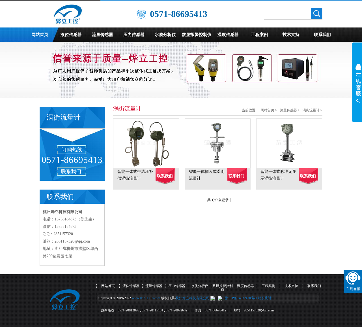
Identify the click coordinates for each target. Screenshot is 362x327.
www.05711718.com (146, 298)
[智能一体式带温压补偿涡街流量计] (149, 143)
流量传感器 (102, 34)
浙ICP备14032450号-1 (241, 298)
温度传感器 (228, 34)
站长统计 (265, 298)
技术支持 (291, 34)
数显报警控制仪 (197, 34)
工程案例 (259, 34)
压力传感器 (134, 34)
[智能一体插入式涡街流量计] (220, 143)
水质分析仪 (165, 34)
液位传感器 (71, 34)
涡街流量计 (311, 110)
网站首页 (39, 34)
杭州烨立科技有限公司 (193, 298)
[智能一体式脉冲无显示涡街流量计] (292, 143)
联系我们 (322, 34)
